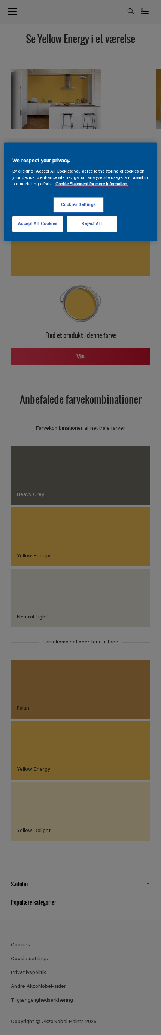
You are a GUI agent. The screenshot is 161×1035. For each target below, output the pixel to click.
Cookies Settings (78, 205)
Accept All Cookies (37, 224)
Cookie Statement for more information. (91, 184)
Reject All (92, 224)
